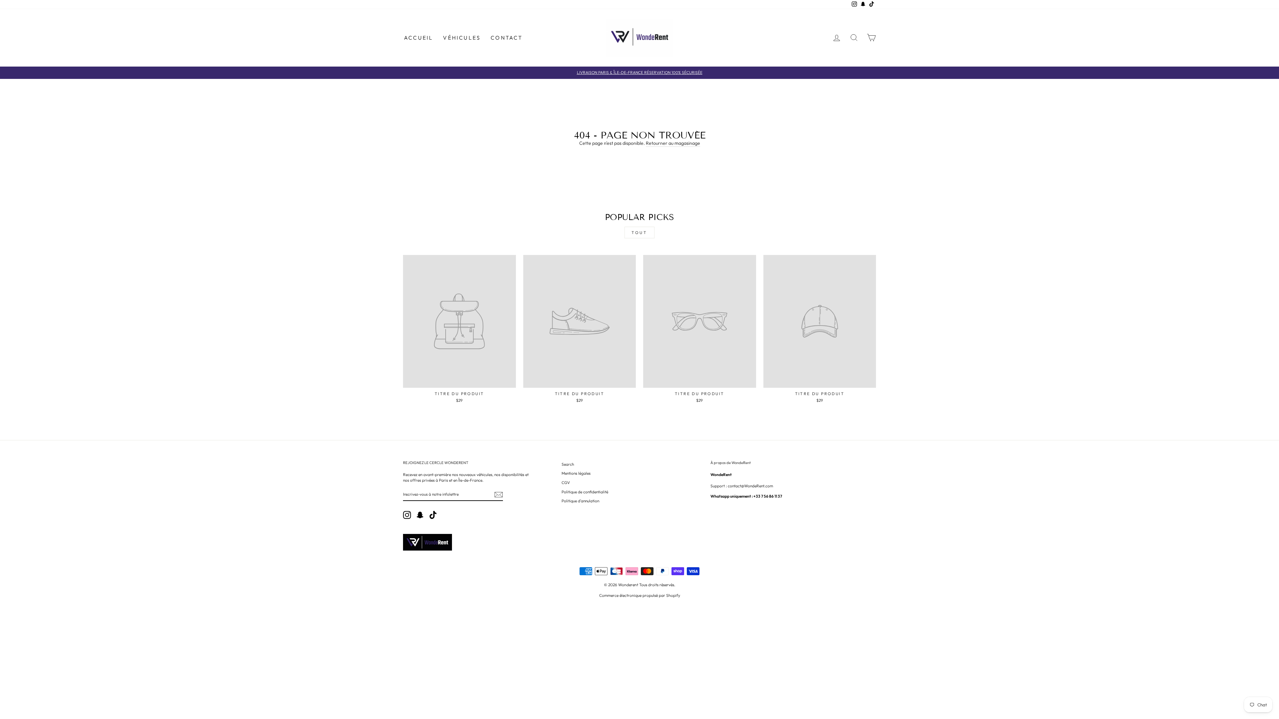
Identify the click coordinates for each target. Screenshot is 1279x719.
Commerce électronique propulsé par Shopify (639, 595)
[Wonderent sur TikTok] (433, 515)
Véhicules (462, 37)
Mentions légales (576, 473)
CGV (566, 482)
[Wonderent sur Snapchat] (420, 515)
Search (568, 464)
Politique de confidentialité (585, 491)
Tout (639, 232)
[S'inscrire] (498, 495)
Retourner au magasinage (673, 143)
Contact (507, 37)
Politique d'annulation (580, 500)
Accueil (418, 37)
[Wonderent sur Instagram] (407, 515)
